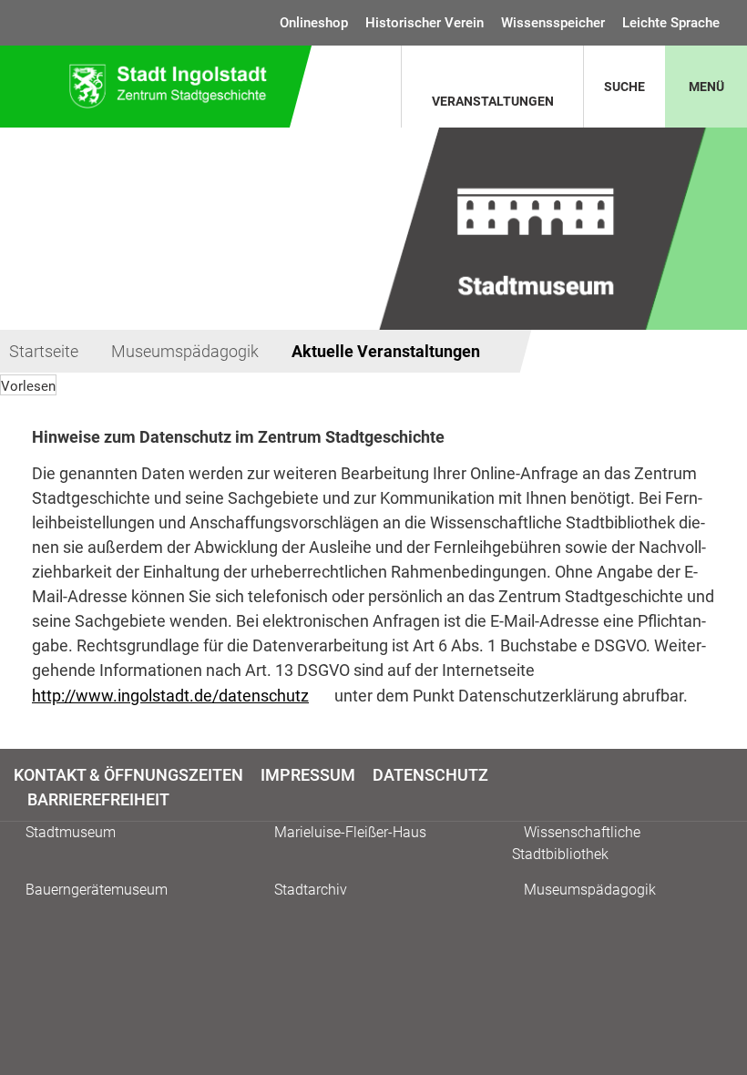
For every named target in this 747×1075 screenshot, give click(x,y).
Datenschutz (430, 774)
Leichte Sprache (671, 23)
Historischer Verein (424, 23)
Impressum (308, 774)
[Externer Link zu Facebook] (714, 785)
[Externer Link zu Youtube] (731, 785)
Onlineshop (314, 23)
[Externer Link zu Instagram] (723, 785)
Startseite (43, 351)
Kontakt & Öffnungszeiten (128, 774)
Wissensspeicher (553, 23)
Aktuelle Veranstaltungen (386, 351)
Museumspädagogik (185, 351)
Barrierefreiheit (98, 799)
